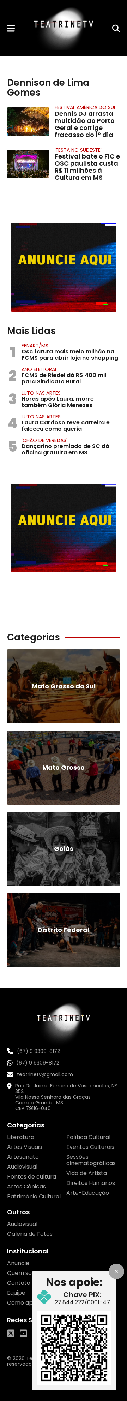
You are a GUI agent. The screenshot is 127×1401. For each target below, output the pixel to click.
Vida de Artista (86, 1173)
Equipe (16, 1293)
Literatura (20, 1137)
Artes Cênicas (26, 1186)
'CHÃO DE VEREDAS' (44, 440)
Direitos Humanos (90, 1183)
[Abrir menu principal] (11, 28)
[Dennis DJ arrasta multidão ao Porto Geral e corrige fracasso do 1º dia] (28, 121)
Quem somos (25, 1273)
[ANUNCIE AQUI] (63, 267)
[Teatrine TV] (63, 28)
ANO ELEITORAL (39, 369)
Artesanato (23, 1157)
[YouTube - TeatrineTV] (23, 1333)
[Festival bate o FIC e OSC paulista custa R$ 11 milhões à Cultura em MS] (28, 164)
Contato (18, 1283)
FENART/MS (35, 345)
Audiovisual (22, 1167)
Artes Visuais (24, 1147)
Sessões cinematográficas (91, 1160)
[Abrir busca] (116, 28)
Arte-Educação (87, 1193)
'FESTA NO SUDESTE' (78, 150)
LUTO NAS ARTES (41, 393)
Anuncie (18, 1263)
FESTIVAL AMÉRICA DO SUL (85, 107)
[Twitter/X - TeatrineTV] (10, 1333)
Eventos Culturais (90, 1147)
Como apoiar (25, 1303)
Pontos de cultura (31, 1177)
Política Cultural (88, 1137)
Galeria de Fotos (30, 1234)
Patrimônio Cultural (34, 1196)
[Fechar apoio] (116, 1271)
